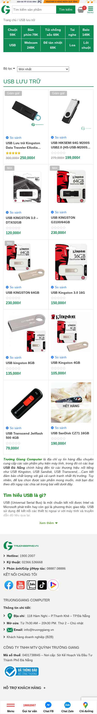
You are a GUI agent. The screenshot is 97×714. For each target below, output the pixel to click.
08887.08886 (56, 568)
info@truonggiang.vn (39, 629)
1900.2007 (27, 556)
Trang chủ (9, 20)
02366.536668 (32, 562)
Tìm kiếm (65, 9)
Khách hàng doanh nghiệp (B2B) (30, 637)
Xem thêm (46, 523)
